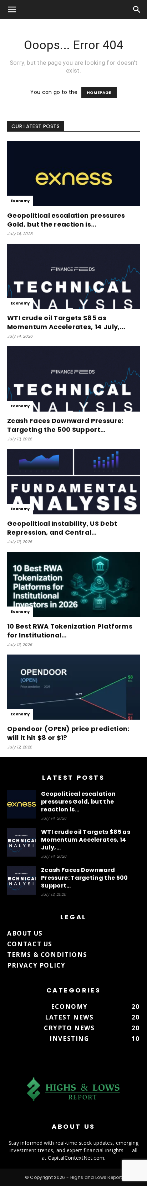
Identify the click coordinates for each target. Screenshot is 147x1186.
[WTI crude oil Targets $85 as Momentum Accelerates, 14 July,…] (73, 276)
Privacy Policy (36, 965)
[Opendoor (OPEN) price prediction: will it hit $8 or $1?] (73, 687)
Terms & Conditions (47, 955)
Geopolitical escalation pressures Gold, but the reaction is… (66, 220)
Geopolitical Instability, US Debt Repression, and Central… (62, 528)
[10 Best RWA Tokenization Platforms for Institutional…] (73, 584)
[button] (12, 9)
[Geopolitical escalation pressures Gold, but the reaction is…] (73, 173)
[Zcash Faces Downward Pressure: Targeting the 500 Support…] (73, 379)
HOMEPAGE (99, 92)
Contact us (29, 944)
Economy (20, 200)
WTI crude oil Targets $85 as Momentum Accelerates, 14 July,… (66, 322)
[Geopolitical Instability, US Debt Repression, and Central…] (73, 481)
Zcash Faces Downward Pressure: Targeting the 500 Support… (65, 425)
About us (25, 933)
